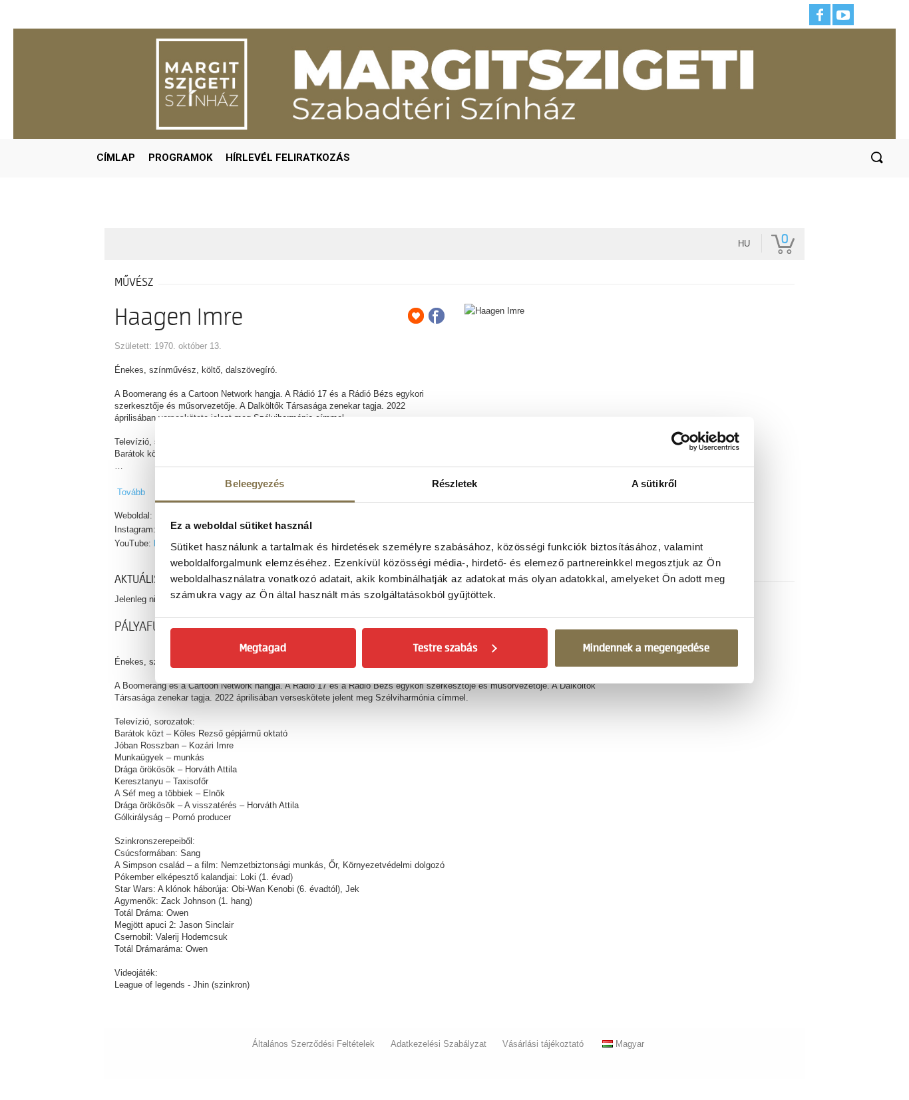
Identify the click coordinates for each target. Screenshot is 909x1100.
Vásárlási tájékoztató (543, 1044)
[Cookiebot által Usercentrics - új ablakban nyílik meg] (681, 441)
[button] (876, 158)
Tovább (131, 492)
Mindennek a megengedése (646, 648)
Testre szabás (445, 648)
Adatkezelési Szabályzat (438, 1044)
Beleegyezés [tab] (254, 483)
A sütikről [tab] (654, 483)
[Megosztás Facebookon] (437, 316)
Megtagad (263, 648)
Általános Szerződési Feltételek (313, 1044)
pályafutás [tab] (146, 626)
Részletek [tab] (455, 483)
